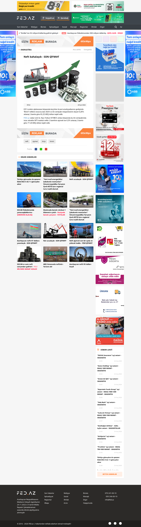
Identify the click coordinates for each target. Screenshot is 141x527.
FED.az (27, 118)
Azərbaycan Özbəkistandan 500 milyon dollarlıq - (61, 33)
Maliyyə (34, 27)
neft (26, 141)
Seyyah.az (49, 18)
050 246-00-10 (111, 496)
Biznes (43, 27)
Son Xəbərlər (22, 27)
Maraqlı (73, 27)
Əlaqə (46, 503)
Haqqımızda (87, 503)
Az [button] (121, 27)
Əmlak (94, 27)
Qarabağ (64, 18)
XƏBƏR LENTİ (106, 350)
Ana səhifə (77, 50)
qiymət (35, 141)
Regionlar (84, 27)
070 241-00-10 (110, 493)
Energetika (88, 50)
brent (52, 141)
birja (43, 141)
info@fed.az (109, 500)
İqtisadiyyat (54, 27)
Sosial (64, 27)
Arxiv (66, 503)
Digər (102, 27)
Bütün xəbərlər (110, 474)
